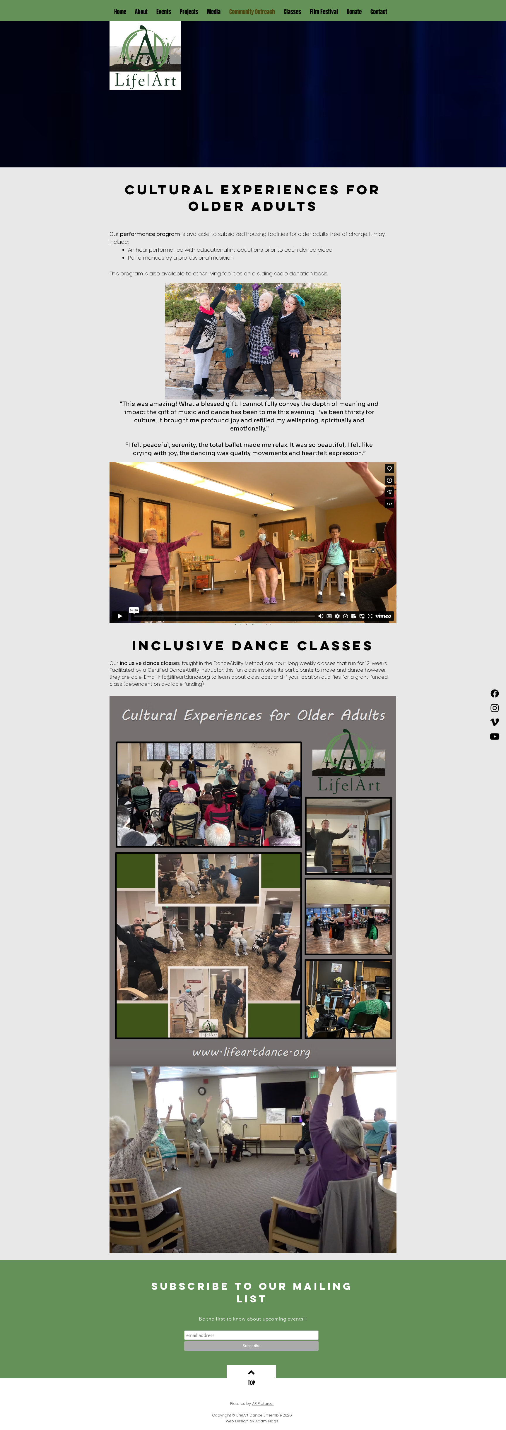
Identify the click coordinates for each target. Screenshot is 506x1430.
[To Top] (251, 1372)
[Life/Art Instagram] (494, 707)
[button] (141, 12)
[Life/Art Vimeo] (494, 722)
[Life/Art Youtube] (494, 736)
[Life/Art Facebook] (494, 693)
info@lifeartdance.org (184, 676)
